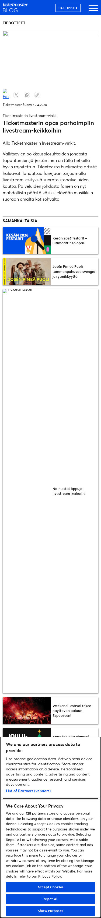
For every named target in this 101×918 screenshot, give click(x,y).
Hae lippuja (68, 8)
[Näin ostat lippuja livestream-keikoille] (27, 491)
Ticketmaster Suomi (17, 105)
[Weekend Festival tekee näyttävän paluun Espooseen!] (27, 710)
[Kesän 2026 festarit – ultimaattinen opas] (27, 240)
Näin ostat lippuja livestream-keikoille (69, 491)
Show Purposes (50, 910)
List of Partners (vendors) (28, 790)
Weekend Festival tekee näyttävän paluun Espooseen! (72, 710)
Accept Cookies (50, 887)
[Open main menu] (93, 10)
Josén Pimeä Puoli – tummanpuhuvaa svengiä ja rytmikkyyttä (74, 271)
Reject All (50, 898)
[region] (50, 827)
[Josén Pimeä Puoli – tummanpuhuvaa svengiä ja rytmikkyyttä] (27, 271)
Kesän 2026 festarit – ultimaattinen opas (70, 240)
